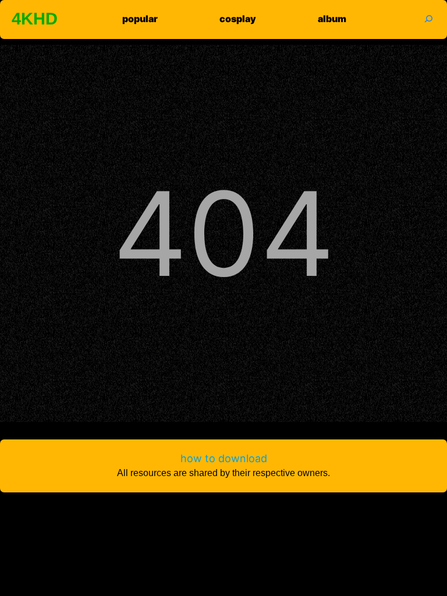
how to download (223, 458)
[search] (421, 18)
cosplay (237, 18)
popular (140, 18)
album (332, 18)
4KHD (35, 18)
